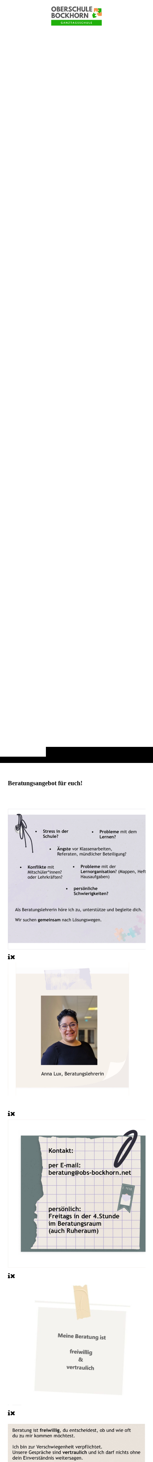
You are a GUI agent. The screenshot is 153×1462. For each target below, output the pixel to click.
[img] (76, 397)
